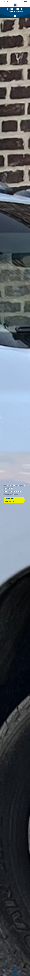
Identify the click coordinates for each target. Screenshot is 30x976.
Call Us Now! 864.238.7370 (9, 500)
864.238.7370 (25, 1)
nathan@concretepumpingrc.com (11, 1)
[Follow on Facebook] (15, 5)
